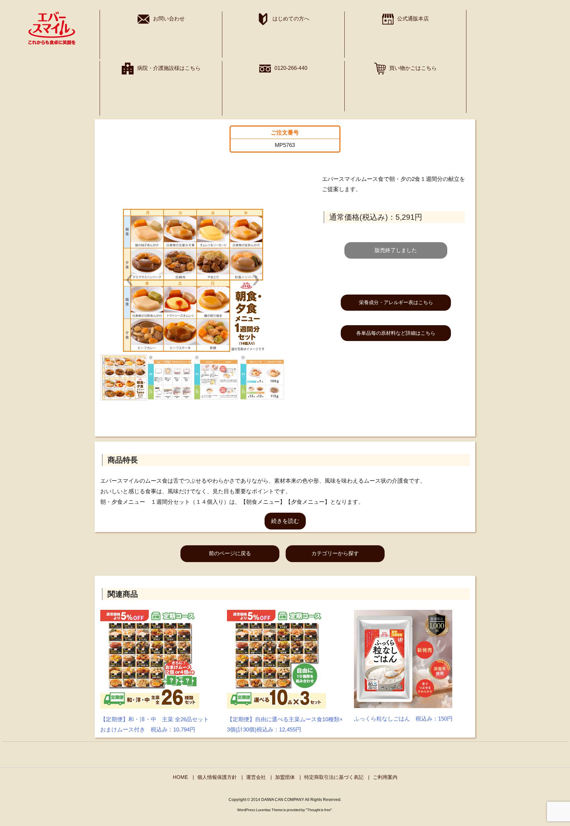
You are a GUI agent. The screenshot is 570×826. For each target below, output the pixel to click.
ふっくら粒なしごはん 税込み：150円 (403, 719)
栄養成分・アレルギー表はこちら (396, 302)
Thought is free (319, 810)
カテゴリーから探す (335, 553)
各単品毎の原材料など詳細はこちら (395, 333)
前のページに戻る (230, 553)
